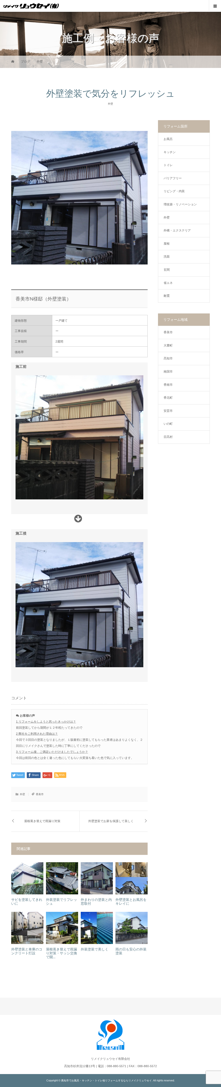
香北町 (168, 397)
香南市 (168, 384)
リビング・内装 (174, 191)
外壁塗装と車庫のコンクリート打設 (26, 951)
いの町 (168, 423)
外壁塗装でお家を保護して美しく (111, 821)
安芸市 (168, 410)
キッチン (170, 152)
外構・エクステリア (177, 230)
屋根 (167, 243)
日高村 (168, 437)
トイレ (168, 165)
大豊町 (168, 345)
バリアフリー (173, 178)
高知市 (168, 358)
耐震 (167, 295)
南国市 (168, 371)
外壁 (110, 103)
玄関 (167, 269)
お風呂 (168, 139)
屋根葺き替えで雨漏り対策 (42, 821)
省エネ (168, 283)
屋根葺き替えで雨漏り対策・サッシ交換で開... (61, 953)
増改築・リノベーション (180, 204)
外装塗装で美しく (94, 949)
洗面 (167, 256)
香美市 (40, 794)
